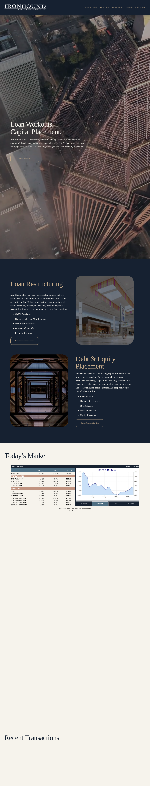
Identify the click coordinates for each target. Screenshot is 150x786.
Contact (143, 7)
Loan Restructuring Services (24, 341)
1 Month (100, 504)
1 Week (84, 504)
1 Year (115, 504)
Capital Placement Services (90, 423)
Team (95, 7)
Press (137, 7)
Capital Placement (117, 7)
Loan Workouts (104, 7)
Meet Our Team (24, 159)
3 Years (131, 504)
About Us (88, 7)
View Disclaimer (86, 508)
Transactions (129, 7)
